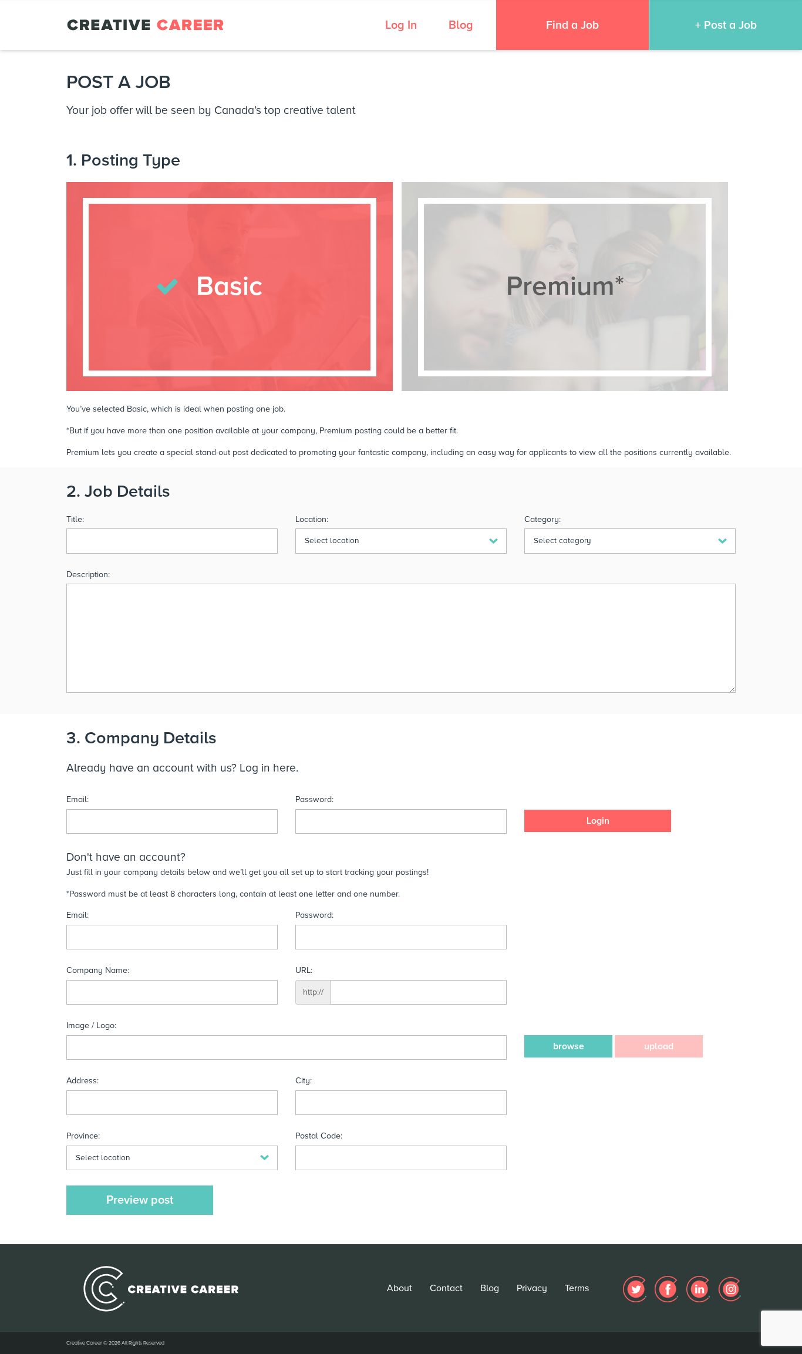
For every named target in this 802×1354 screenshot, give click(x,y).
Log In (401, 25)
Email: (77, 799)
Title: (75, 519)
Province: (83, 1136)
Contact (446, 1288)
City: (303, 1081)
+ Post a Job (726, 25)
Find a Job (572, 25)
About (399, 1288)
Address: (82, 1081)
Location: (311, 519)
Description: (88, 575)
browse (568, 1046)
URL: (303, 970)
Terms (577, 1288)
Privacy (532, 1288)
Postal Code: (318, 1136)
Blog (461, 25)
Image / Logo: (91, 1025)
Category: (542, 519)
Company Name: (97, 970)
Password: (314, 799)
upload (658, 1046)
